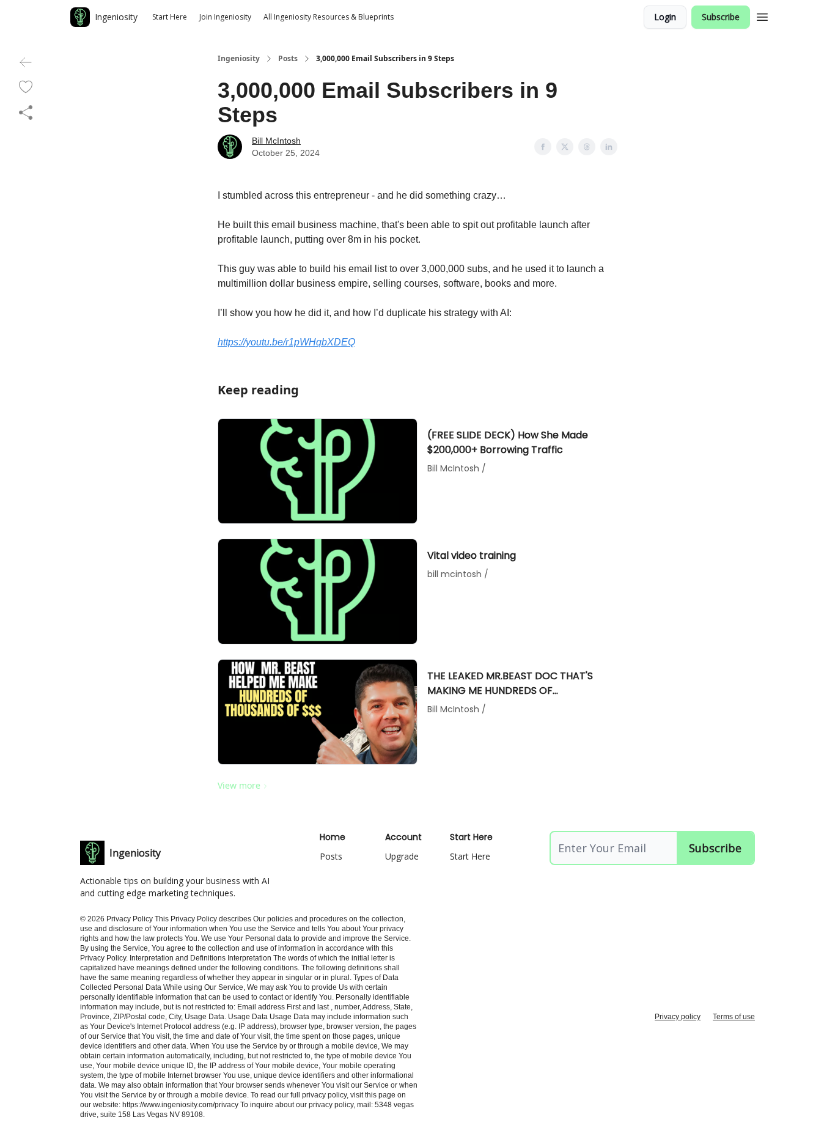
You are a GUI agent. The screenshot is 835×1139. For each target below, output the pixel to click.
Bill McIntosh (276, 141)
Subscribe (721, 17)
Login (665, 17)
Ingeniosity (239, 59)
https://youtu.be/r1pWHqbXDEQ (286, 342)
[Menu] (762, 15)
